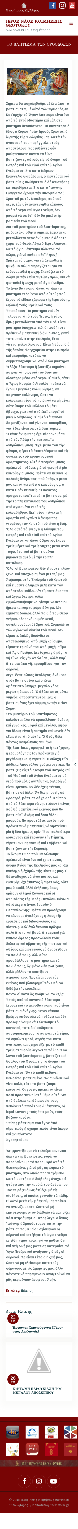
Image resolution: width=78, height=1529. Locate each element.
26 (13, 1378)
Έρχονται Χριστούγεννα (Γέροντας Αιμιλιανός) (38, 1329)
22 (13, 1317)
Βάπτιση (27, 1291)
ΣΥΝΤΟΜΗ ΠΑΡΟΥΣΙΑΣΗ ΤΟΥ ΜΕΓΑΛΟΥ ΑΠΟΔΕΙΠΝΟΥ (37, 1391)
